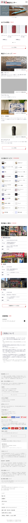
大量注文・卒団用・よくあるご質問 (9, 515)
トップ (3, 493)
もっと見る (14, 47)
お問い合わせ (4, 501)
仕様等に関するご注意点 (6, 512)
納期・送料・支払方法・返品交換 (8, 510)
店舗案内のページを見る (14, 305)
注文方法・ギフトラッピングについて (9, 507)
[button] (12, 17)
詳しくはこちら (14, 394)
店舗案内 (3, 498)
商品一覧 (3, 496)
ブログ (3, 504)
